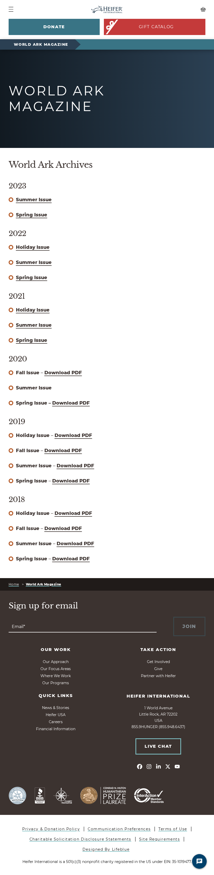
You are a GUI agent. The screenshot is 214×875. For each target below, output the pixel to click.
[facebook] (139, 766)
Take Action (158, 649)
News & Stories (55, 707)
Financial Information (55, 729)
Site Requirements (159, 839)
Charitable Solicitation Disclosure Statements (80, 839)
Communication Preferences (119, 829)
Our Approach (56, 661)
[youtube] (177, 766)
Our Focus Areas (55, 668)
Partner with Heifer (158, 675)
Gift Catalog (156, 26)
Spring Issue (31, 215)
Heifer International (158, 696)
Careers (56, 721)
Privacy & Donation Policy (51, 829)
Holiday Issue (33, 247)
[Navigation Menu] (11, 9)
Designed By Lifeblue (105, 849)
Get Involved (158, 661)
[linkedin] (158, 766)
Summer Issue (34, 200)
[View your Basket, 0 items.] (181, 9)
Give (158, 668)
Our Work (56, 649)
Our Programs (55, 683)
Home (14, 584)
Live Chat (158, 746)
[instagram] (149, 766)
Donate (54, 26)
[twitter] (167, 766)
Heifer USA (56, 714)
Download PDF (63, 373)
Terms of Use (172, 829)
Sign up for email (43, 606)
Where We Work (55, 675)
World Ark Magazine (41, 44)
